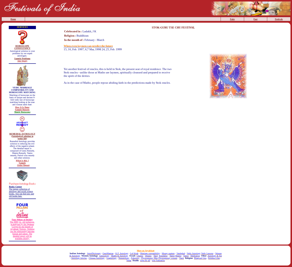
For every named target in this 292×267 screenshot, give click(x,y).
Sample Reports (22, 109)
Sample (22, 163)
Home (13, 19)
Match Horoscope (22, 112)
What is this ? (22, 160)
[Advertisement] (173, 110)
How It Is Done (22, 107)
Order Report (23, 165)
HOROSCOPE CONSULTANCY (22, 47)
